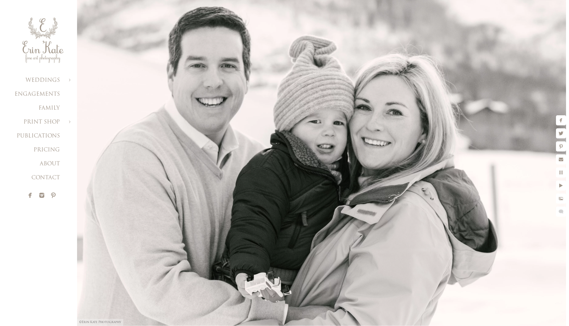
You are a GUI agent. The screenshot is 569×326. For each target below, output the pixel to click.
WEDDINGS (42, 80)
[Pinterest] (53, 195)
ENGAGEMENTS (37, 94)
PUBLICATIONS (38, 136)
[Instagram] (42, 195)
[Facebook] (30, 195)
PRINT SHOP (41, 122)
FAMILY (49, 108)
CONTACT (45, 178)
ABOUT (50, 164)
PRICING (46, 150)
